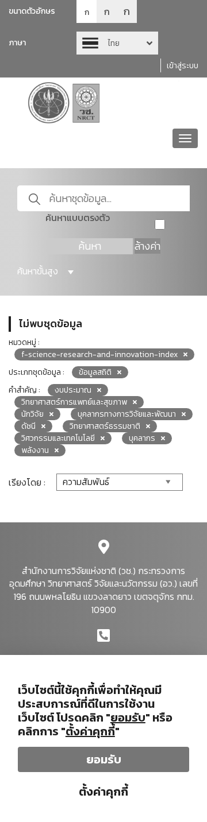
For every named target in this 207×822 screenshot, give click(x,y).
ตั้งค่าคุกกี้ (103, 791)
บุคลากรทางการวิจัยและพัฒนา (127, 414)
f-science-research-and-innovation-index (99, 354)
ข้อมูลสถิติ (95, 372)
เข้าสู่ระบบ (182, 66)
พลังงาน (35, 450)
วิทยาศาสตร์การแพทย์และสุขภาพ (74, 402)
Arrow (117, 43)
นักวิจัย (32, 414)
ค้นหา (89, 246)
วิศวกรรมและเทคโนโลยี (58, 438)
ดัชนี (28, 426)
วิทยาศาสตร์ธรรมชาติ (105, 426)
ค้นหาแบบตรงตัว (77, 217)
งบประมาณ (73, 390)
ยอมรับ (103, 759)
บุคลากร (142, 438)
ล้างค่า (147, 246)
